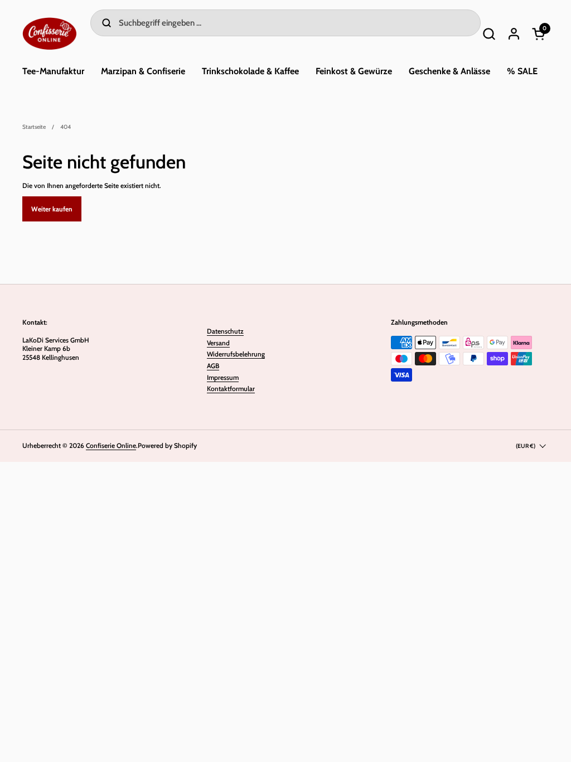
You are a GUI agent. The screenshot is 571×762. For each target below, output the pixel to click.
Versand (218, 343)
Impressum (223, 377)
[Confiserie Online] (50, 33)
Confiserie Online (111, 445)
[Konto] (514, 34)
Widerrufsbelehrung (236, 354)
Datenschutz (225, 331)
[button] (489, 34)
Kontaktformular (231, 388)
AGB (213, 365)
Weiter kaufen (51, 209)
